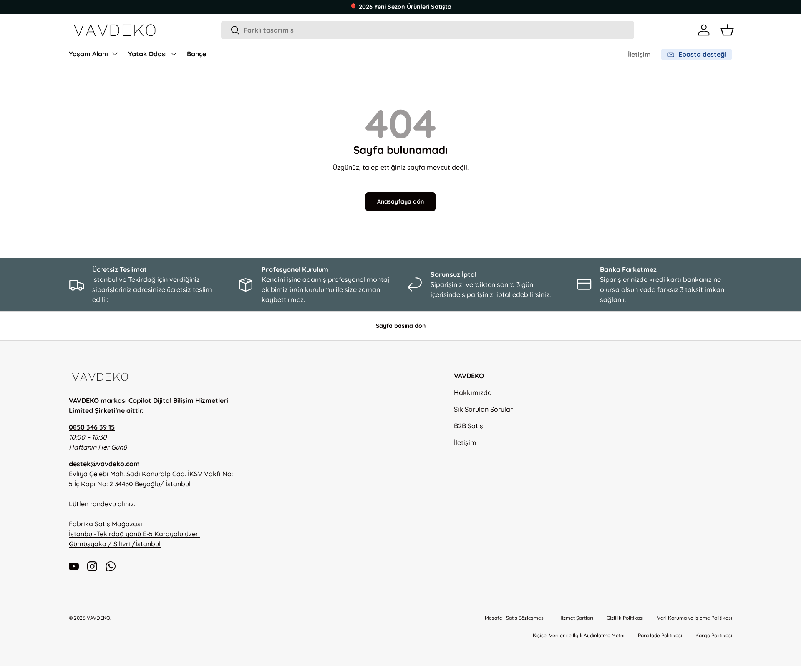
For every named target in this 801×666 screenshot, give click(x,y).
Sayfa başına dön (401, 325)
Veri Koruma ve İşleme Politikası (694, 618)
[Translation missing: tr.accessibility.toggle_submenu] (115, 54)
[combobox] (428, 30)
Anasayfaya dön (400, 201)
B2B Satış (468, 426)
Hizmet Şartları (575, 618)
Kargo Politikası (713, 635)
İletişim (639, 54)
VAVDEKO (98, 618)
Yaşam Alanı (88, 54)
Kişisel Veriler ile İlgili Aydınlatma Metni (579, 635)
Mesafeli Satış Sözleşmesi (515, 618)
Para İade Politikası (660, 635)
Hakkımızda (473, 392)
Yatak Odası (147, 54)
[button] (727, 30)
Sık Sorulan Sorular (483, 409)
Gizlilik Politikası (625, 618)
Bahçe (196, 54)
